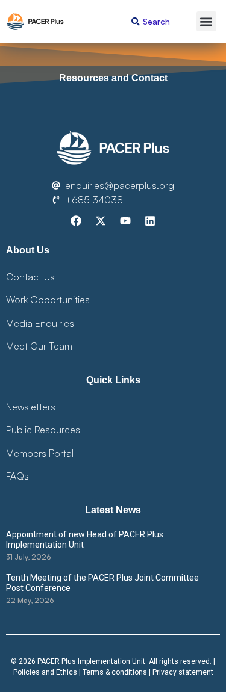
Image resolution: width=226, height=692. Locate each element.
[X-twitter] (100, 221)
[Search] (135, 21)
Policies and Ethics (45, 672)
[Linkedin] (150, 221)
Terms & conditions (115, 672)
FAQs (17, 476)
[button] (206, 21)
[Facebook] (76, 221)
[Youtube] (125, 221)
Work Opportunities (48, 300)
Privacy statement (182, 672)
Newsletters (30, 407)
